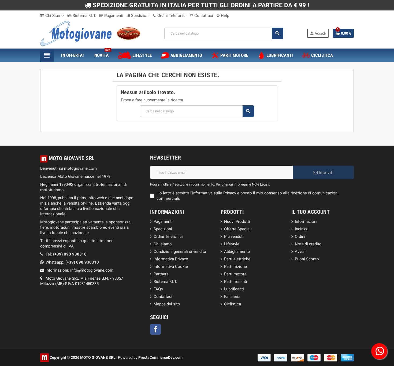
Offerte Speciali (238, 229)
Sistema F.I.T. (84, 15)
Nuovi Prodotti (237, 221)
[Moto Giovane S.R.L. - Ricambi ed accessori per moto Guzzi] (90, 33)
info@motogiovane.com (91, 270)
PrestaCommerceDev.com (160, 357)
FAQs (158, 289)
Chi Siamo (54, 15)
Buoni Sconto (307, 259)
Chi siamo (163, 244)
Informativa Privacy (171, 259)
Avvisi (300, 251)
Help (222, 15)
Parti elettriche (237, 259)
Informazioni (306, 221)
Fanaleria (232, 296)
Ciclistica (232, 304)
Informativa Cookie (171, 266)
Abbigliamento (237, 251)
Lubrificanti (234, 289)
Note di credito (308, 244)
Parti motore (235, 274)
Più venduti (234, 236)
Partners (161, 274)
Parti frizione (235, 266)
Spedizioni (140, 15)
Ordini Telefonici (171, 15)
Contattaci (203, 15)
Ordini (300, 236)
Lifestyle (231, 244)
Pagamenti (113, 15)
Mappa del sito (167, 304)
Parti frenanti (235, 281)
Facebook (155, 329)
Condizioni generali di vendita (180, 251)
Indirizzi (301, 229)
